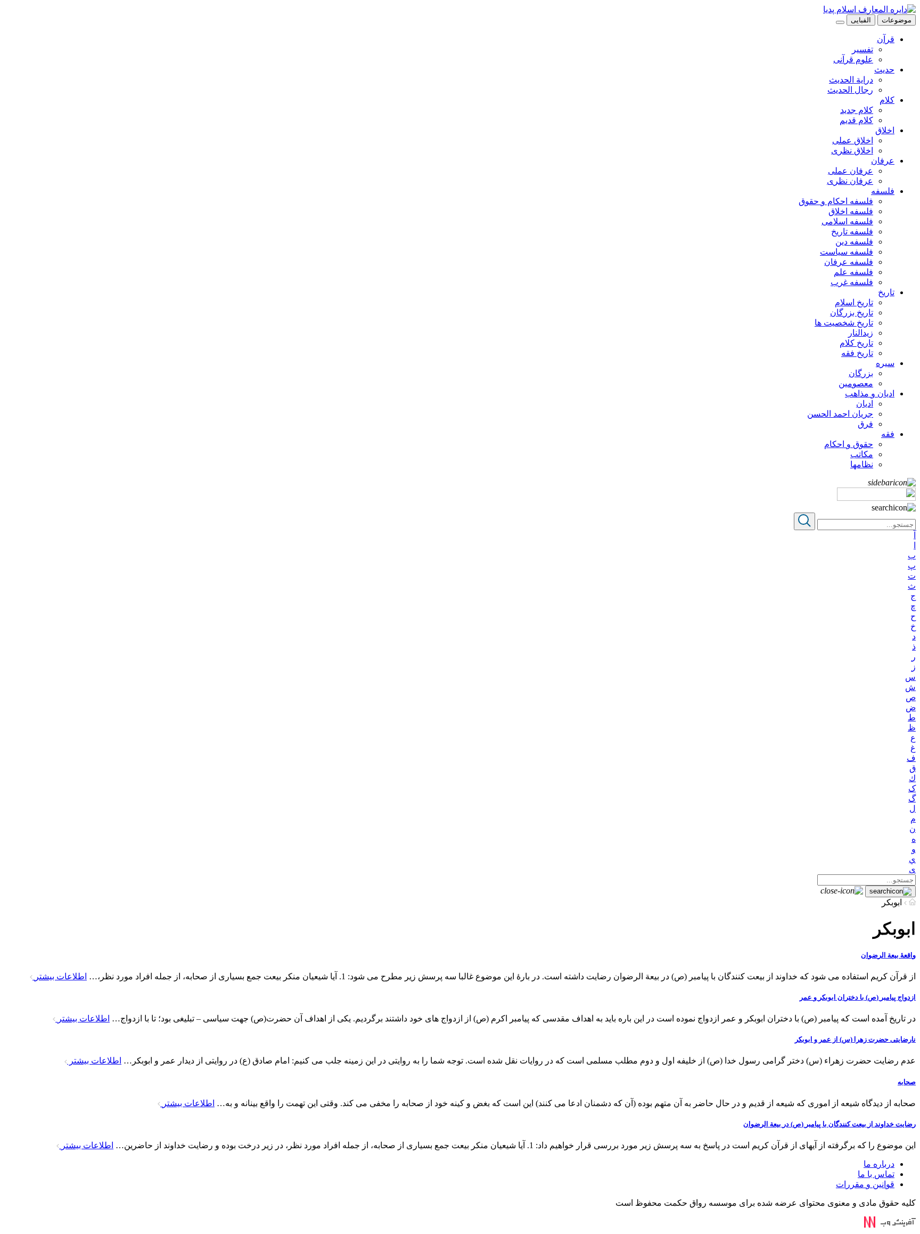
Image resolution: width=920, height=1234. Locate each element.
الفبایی (861, 20)
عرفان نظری (850, 180)
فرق (865, 423)
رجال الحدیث (850, 89)
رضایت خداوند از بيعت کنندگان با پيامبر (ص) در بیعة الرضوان (829, 1124)
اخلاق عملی (852, 140)
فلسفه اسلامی (847, 221)
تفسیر (862, 49)
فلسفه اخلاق (850, 211)
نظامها (861, 464)
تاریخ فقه (857, 353)
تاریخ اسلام (854, 302)
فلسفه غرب (852, 282)
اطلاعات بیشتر (59, 976)
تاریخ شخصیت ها (844, 322)
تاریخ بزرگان (851, 312)
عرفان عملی (850, 170)
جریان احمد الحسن (840, 413)
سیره (885, 363)
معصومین (856, 383)
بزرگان (861, 373)
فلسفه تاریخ (852, 231)
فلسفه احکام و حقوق (836, 201)
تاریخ (886, 292)
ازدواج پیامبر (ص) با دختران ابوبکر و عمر (858, 997)
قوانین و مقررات (865, 1184)
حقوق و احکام (848, 444)
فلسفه (882, 191)
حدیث (884, 69)
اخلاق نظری (852, 150)
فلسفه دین (854, 241)
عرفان (882, 160)
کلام (887, 99)
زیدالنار (860, 332)
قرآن (885, 39)
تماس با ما (876, 1174)
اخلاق (884, 130)
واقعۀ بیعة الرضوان (888, 955)
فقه (887, 434)
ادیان (864, 403)
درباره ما (879, 1163)
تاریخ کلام (856, 342)
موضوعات (896, 20)
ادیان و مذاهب (869, 393)
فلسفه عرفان (848, 261)
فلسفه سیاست (846, 251)
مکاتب (861, 454)
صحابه (907, 1082)
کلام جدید (856, 110)
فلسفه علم (853, 272)
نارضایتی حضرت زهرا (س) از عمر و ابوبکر (855, 1039)
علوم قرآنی (853, 59)
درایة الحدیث (851, 79)
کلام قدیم (856, 120)
